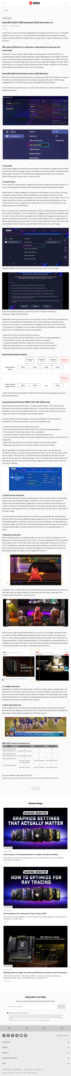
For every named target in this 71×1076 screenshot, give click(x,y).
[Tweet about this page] (27, 1028)
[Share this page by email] (44, 1028)
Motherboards (8, 981)
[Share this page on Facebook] (9, 1028)
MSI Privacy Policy (45, 1020)
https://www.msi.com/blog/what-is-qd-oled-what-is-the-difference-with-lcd (30, 778)
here (61, 1017)
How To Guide (7, 18)
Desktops (6, 863)
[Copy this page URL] (62, 1028)
